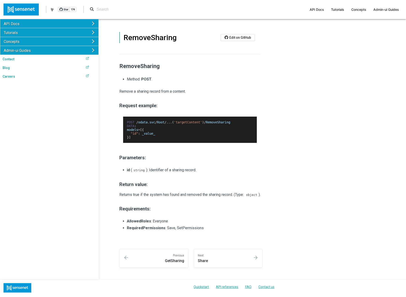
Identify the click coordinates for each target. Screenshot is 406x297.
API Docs (317, 9)
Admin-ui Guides (386, 9)
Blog (6, 68)
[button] (49, 23)
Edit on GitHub (240, 37)
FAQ (248, 287)
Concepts (358, 9)
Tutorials (337, 9)
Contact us (266, 287)
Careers (9, 76)
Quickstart (201, 287)
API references (227, 287)
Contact (8, 59)
